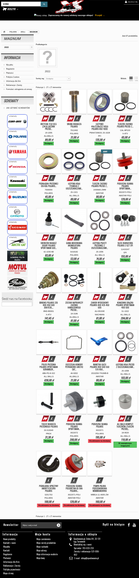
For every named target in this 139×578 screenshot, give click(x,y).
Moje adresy (42, 550)
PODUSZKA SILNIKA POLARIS (100, 425)
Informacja (12, 57)
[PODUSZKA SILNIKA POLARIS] (100, 402)
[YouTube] (134, 524)
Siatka (131, 80)
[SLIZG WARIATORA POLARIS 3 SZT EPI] (125, 221)
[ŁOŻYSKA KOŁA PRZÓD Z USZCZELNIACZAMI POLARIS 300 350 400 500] (125, 342)
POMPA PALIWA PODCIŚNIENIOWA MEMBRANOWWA (99, 488)
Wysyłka (9, 65)
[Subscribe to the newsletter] (58, 525)
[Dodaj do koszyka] (45, 118)
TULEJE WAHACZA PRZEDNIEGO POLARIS (49, 425)
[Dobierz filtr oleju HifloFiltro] (17, 256)
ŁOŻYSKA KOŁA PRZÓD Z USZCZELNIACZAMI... (125, 365)
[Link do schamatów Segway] (17, 227)
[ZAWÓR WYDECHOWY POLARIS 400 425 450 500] (100, 280)
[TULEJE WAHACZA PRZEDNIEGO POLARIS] (49, 402)
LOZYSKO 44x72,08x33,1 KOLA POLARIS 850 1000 (99, 126)
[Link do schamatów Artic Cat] (17, 242)
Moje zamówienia (43, 539)
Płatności (9, 73)
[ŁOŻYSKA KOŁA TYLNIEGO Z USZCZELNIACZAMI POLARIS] (74, 161)
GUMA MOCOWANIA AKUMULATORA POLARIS (74, 245)
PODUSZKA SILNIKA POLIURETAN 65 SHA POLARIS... (74, 488)
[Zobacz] (52, 118)
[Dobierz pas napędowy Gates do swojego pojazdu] (17, 283)
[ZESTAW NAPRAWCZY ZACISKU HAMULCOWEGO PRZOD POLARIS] (74, 280)
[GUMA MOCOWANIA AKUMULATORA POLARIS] (74, 221)
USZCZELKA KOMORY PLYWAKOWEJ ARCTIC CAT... (74, 367)
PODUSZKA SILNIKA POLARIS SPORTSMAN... (125, 186)
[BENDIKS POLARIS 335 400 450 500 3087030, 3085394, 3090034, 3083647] (49, 280)
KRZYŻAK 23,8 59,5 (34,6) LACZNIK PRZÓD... (49, 126)
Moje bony (41, 558)
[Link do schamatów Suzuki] (17, 197)
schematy (11, 100)
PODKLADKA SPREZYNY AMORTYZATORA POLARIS (48, 488)
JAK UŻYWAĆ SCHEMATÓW (18, 108)
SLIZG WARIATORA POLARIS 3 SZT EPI (125, 244)
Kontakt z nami (9, 542)
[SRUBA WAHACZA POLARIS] (74, 102)
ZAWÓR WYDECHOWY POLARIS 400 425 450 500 (99, 305)
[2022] (47, 57)
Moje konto (42, 534)
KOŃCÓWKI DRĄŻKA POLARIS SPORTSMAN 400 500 (125, 305)
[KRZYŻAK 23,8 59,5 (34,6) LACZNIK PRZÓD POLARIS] (49, 102)
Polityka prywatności (11, 569)
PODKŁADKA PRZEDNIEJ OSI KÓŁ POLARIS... (48, 184)
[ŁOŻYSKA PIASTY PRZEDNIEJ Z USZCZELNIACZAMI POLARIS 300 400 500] (100, 221)
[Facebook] (129, 524)
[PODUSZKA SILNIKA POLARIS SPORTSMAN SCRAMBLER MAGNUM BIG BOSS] (74, 402)
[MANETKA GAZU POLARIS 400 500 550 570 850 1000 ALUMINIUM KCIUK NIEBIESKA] (100, 342)
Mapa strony (8, 573)
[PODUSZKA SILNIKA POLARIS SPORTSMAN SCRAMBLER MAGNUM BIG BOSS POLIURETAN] (125, 161)
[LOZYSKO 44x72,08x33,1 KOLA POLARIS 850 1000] (100, 102)
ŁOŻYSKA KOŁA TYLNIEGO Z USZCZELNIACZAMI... (74, 186)
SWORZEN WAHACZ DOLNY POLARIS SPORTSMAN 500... (49, 245)
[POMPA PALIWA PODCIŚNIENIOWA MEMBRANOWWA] (100, 463)
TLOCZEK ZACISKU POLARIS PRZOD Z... (125, 125)
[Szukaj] (44, 4)
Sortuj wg (40, 78)
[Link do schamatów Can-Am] (17, 121)
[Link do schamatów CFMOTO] (17, 212)
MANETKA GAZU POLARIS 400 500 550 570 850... (99, 367)
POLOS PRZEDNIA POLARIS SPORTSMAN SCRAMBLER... (49, 367)
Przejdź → (99, 15)
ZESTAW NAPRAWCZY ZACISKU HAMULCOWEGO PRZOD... (74, 306)
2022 (6, 47)
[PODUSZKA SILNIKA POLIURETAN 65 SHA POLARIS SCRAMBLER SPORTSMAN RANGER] (74, 463)
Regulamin (10, 69)
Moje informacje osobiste (47, 554)
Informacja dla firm (13, 81)
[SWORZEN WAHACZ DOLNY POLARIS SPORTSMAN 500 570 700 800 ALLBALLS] (49, 221)
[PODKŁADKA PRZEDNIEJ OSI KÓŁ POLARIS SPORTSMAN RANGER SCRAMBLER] (49, 161)
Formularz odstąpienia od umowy (19, 89)
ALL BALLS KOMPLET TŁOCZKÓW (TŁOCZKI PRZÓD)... (125, 426)
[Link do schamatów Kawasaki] (17, 182)
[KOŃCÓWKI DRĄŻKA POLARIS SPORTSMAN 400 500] (125, 280)
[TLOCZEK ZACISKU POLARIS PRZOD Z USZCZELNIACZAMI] (125, 102)
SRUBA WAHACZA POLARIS (74, 125)
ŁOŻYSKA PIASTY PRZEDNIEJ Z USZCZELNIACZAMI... (99, 245)
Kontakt (6, 550)
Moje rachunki (42, 546)
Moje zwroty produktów (46, 542)
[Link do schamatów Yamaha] (17, 152)
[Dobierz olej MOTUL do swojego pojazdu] (17, 269)
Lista (136, 80)
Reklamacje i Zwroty (14, 85)
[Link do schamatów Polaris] (17, 136)
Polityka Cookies (12, 77)
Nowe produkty (9, 539)
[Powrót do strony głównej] (4, 32)
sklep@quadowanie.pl (90, 558)
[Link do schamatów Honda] (17, 167)
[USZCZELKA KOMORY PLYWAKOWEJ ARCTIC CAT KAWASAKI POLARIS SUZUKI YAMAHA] (74, 342)
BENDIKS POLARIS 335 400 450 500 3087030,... (48, 305)
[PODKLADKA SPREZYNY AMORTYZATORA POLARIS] (49, 463)
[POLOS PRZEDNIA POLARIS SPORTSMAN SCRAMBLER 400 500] (49, 342)
